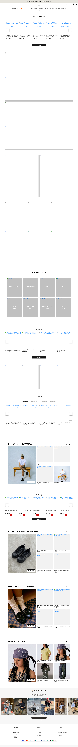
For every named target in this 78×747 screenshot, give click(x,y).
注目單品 (44, 401)
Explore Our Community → (39, 718)
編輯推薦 (41, 8)
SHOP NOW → (31, 482)
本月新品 (14, 8)
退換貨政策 (39, 735)
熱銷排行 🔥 (19, 8)
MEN (46, 8)
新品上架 (25, 401)
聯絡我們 (39, 732)
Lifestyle (57, 8)
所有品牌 (63, 8)
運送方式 (39, 734)
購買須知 (39, 731)
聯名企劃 (26, 8)
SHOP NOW (67, 444)
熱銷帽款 (53, 401)
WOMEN (51, 8)
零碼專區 (36, 8)
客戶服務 (38, 10)
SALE (31, 8)
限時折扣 (34, 401)
